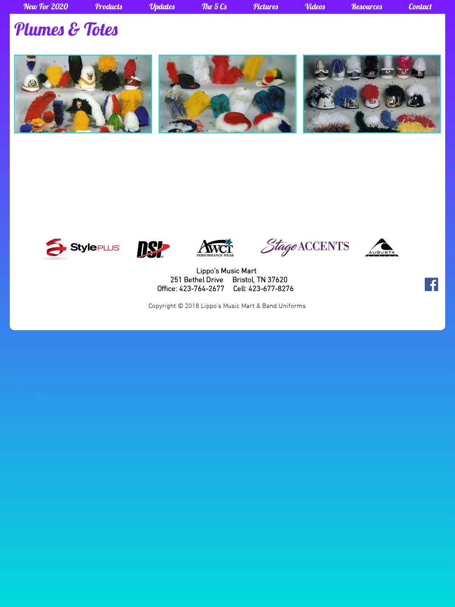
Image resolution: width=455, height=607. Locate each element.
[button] (108, 6)
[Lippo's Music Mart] (431, 284)
